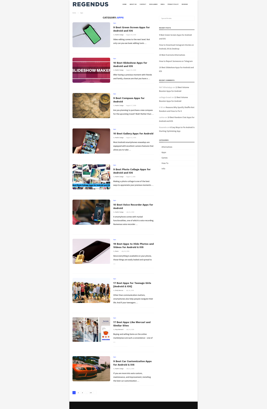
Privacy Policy (173, 4)
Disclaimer (153, 4)
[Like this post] (129, 48)
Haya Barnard (119, 329)
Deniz (117, 251)
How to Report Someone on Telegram (176, 61)
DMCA (162, 4)
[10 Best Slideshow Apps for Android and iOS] (91, 70)
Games (165, 157)
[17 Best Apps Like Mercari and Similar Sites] (91, 329)
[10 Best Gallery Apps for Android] (91, 140)
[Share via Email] (138, 48)
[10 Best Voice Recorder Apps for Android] (91, 212)
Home (125, 4)
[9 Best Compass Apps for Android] (91, 105)
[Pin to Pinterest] (136, 48)
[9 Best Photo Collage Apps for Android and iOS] (91, 176)
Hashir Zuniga (119, 35)
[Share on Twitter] (133, 48)
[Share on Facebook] (131, 48)
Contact (143, 4)
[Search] (193, 4)
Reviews (185, 4)
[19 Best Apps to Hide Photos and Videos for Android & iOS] (91, 251)
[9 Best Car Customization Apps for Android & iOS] (91, 368)
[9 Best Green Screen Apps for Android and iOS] (91, 34)
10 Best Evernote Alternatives (172, 55)
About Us (133, 4)
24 (91, 392)
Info (163, 168)
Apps (164, 152)
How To (165, 163)
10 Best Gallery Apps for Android (133, 133)
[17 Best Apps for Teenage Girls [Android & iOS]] (91, 290)
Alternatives (167, 147)
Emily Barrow (119, 290)
